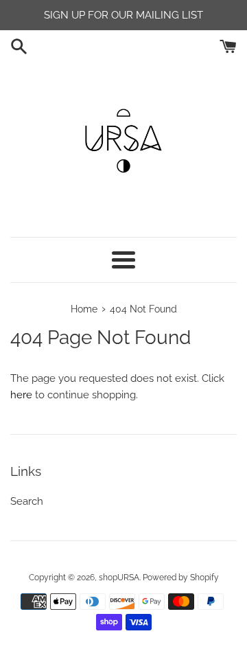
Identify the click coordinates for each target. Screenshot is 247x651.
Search (26, 501)
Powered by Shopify (181, 577)
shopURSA (119, 577)
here (21, 395)
